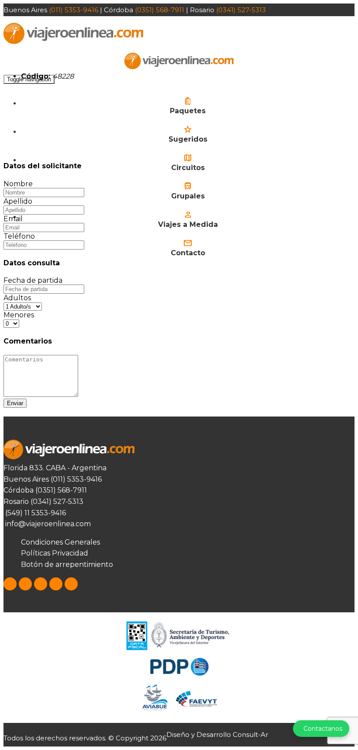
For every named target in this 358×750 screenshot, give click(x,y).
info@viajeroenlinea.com (47, 524)
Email (13, 219)
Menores (18, 315)
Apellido (17, 201)
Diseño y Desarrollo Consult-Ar (217, 734)
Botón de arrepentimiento (67, 564)
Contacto (188, 253)
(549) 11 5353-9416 (34, 513)
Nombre (18, 184)
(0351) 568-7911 (159, 10)
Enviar (15, 403)
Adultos (17, 298)
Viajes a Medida (188, 224)
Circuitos (188, 167)
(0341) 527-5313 (241, 10)
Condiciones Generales (60, 542)
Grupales (188, 196)
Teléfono (19, 236)
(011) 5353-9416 (73, 10)
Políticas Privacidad (54, 553)
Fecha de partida (32, 280)
